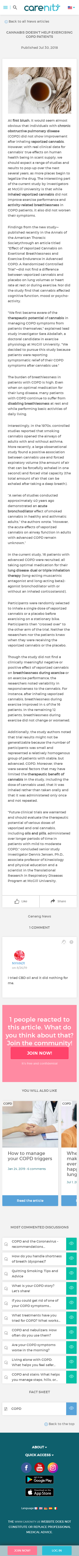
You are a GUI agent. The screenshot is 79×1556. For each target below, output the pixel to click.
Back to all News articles (28, 21)
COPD (16, 1408)
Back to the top (61, 1424)
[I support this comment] (63, 942)
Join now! (39, 1053)
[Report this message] (71, 942)
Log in (57, 1550)
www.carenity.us (27, 1521)
